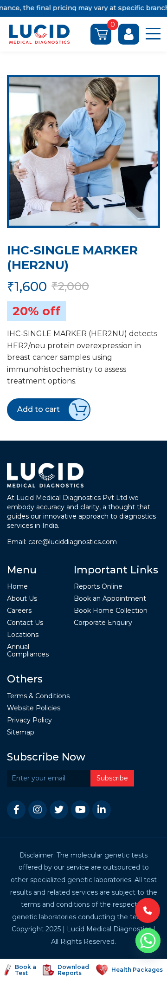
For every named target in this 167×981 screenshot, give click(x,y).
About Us (22, 599)
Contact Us (25, 623)
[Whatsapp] (148, 940)
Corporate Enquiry (103, 623)
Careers (19, 611)
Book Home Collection (111, 611)
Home (17, 587)
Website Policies (33, 708)
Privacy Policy (29, 720)
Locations (23, 635)
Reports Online (98, 587)
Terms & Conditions (38, 696)
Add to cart (38, 409)
